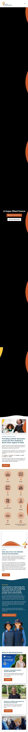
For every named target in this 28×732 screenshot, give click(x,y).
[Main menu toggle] (25, 3)
